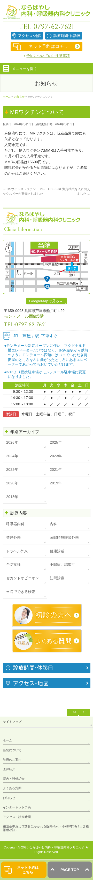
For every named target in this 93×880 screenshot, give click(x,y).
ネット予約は (28, 869)
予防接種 (13, 564)
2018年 (12, 497)
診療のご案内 (12, 759)
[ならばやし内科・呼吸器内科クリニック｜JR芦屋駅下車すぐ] (46, 13)
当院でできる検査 (20, 592)
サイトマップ (12, 721)
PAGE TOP (69, 870)
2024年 (12, 456)
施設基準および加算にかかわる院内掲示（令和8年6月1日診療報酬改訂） (46, 828)
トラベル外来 (17, 551)
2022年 (12, 469)
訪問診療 (57, 578)
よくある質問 (12, 788)
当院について (12, 750)
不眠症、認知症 (62, 564)
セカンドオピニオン (22, 578)
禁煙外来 (13, 537)
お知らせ (9, 798)
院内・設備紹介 (14, 778)
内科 (53, 524)
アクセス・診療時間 (17, 817)
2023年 (56, 456)
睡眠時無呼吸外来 (64, 537)
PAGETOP (78, 712)
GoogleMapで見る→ (46, 301)
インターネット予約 (17, 807)
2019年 (56, 483)
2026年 (12, 442)
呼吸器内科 (15, 524)
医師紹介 (9, 769)
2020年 (12, 483)
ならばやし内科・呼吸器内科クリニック (57, 847)
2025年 (56, 442)
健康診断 (57, 551)
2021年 (56, 469)
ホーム (7, 740)
